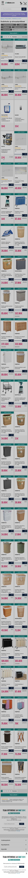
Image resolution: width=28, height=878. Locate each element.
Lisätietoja (18, 873)
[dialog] (14, 439)
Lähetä (21, 866)
